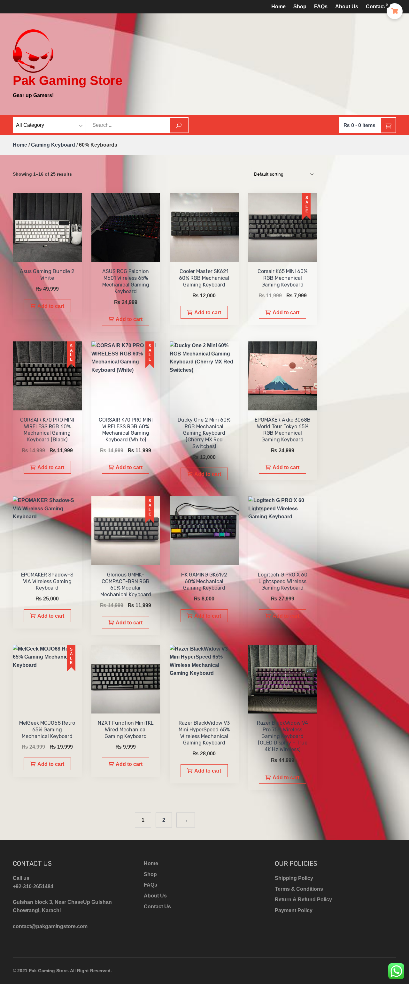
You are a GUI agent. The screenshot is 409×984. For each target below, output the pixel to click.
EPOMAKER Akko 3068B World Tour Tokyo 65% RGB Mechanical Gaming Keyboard (283, 430)
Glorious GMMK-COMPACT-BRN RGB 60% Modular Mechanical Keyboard (125, 585)
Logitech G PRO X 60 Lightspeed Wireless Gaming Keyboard (282, 581)
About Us (346, 6)
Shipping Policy (294, 878)
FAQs (321, 6)
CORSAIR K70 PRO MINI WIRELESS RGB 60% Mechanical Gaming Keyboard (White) (126, 430)
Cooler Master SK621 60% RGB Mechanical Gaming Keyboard (204, 278)
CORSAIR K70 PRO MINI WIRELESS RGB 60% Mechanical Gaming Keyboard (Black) (47, 430)
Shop (299, 6)
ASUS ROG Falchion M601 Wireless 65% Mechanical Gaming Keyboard (125, 281)
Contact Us (379, 6)
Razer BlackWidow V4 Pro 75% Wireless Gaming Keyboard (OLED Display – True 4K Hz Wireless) (282, 736)
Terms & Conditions (299, 889)
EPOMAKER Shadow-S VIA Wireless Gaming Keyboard (47, 581)
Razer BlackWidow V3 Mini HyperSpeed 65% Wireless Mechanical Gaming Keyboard (204, 733)
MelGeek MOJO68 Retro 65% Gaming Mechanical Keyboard (47, 729)
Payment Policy (294, 910)
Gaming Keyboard (53, 145)
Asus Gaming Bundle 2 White (47, 274)
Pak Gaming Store (67, 80)
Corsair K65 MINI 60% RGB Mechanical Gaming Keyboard (282, 278)
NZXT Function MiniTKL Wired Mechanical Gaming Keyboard (126, 729)
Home (278, 6)
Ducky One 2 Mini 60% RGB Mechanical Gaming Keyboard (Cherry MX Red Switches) (204, 433)
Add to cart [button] (50, 306)
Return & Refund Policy (303, 899)
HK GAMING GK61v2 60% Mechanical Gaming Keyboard (204, 581)
